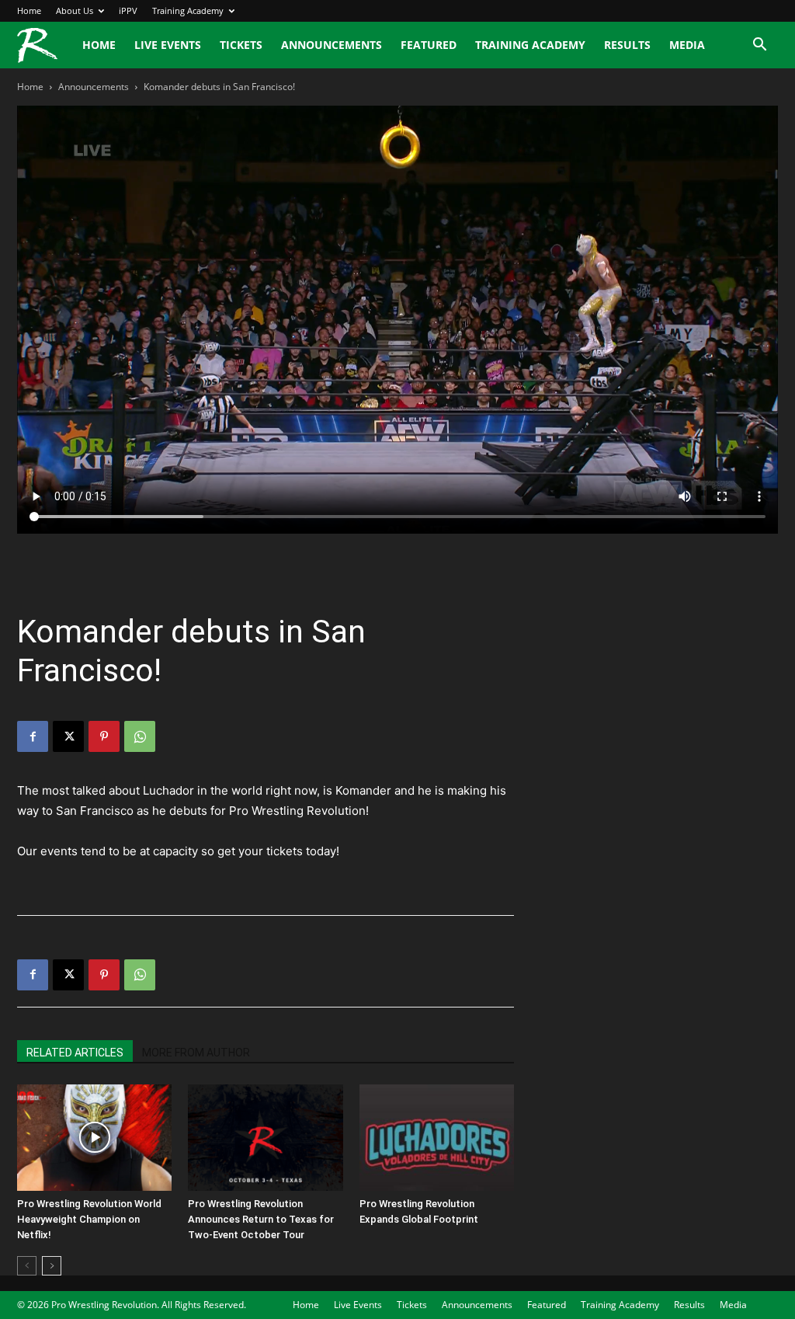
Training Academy (188, 10)
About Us (74, 10)
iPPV (128, 10)
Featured (429, 44)
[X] (68, 736)
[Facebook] (32, 736)
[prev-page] (26, 1265)
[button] (759, 46)
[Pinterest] (104, 736)
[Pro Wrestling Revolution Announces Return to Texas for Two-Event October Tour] (265, 1137)
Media (687, 44)
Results (627, 44)
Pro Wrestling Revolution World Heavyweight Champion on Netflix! (89, 1219)
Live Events (167, 44)
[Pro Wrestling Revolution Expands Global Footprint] (436, 1137)
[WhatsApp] (139, 736)
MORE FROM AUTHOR (196, 1052)
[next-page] (51, 1265)
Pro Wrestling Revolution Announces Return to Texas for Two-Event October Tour (261, 1219)
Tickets (241, 44)
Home (29, 10)
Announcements (331, 44)
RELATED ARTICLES (74, 1052)
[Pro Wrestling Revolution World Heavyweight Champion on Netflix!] (94, 1137)
